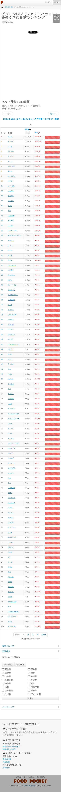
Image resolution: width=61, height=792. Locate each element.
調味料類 (9, 690)
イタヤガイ (11, 300)
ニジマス (11, 542)
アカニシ (11, 324)
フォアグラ (11, 468)
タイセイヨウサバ (13, 443)
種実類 (34, 676)
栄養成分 (6, 651)
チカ (9, 572)
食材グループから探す (11, 746)
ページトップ (8, 707)
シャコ (10, 305)
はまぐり (11, 201)
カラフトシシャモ (13, 418)
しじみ (10, 146)
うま (9, 478)
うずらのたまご (13, 616)
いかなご (11, 349)
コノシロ (11, 379)
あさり (10, 171)
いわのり (11, 191)
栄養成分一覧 (9, 7)
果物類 (34, 669)
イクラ (10, 181)
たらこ (10, 245)
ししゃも (11, 473)
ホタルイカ (11, 290)
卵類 (7, 687)
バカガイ (11, 453)
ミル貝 (10, 403)
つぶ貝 (10, 507)
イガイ (10, 374)
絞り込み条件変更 (56, 18)
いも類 (8, 676)
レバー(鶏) (11, 186)
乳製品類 (35, 687)
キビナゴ (11, 438)
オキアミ (11, 512)
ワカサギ (11, 458)
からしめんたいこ (13, 344)
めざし (10, 280)
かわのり (11, 547)
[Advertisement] (30, 66)
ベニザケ (11, 399)
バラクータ (11, 497)
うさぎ (10, 552)
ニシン (10, 260)
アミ (9, 483)
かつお (10, 433)
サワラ (10, 582)
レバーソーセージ (13, 611)
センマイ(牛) (12, 626)
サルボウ (11, 220)
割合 (36, 132)
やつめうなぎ (12, 601)
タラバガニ (11, 527)
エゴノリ (11, 592)
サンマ (10, 255)
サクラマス (11, 463)
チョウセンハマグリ (14, 235)
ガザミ (10, 621)
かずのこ (11, 329)
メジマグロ (11, 488)
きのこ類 (9, 680)
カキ (9, 211)
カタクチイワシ (13, 295)
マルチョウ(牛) (12, 230)
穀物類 (8, 673)
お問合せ (6, 768)
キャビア (11, 240)
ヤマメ (10, 493)
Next (44, 635)
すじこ (10, 161)
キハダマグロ (12, 537)
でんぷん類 (36, 694)
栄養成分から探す (9, 749)
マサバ (10, 359)
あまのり (11, 141)
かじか (10, 206)
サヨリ (10, 567)
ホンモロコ (11, 408)
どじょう (11, 428)
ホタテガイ (11, 334)
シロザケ (11, 522)
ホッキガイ (11, 176)
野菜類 (8, 669)
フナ (9, 557)
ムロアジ (11, 309)
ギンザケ (11, 587)
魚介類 (34, 680)
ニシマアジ (11, 448)
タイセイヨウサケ (13, 413)
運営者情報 (7, 759)
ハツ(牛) (10, 319)
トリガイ (11, 384)
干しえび (11, 364)
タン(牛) (10, 517)
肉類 (33, 683)
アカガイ (11, 156)
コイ (9, 389)
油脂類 (8, 694)
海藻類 (8, 683)
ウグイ (10, 423)
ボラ (9, 606)
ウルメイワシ (12, 285)
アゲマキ (11, 151)
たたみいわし (12, 265)
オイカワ (11, 339)
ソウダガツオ (12, 314)
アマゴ (10, 562)
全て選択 (8, 664)
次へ (52, 114)
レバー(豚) (11, 215)
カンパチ (11, 577)
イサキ (10, 532)
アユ (9, 369)
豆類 (33, 673)
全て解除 (20, 664)
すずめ (10, 596)
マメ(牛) (10, 225)
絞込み (30, 698)
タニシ (10, 250)
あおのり (11, 196)
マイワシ (11, 394)
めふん (10, 136)
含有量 (27, 129)
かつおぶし (11, 275)
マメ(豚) (10, 270)
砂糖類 (34, 690)
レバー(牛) (11, 166)
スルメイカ (11, 502)
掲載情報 (6, 762)
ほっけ (10, 354)
